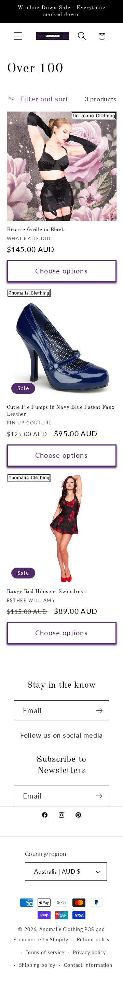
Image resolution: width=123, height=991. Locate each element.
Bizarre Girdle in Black (36, 230)
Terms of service (45, 952)
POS (89, 929)
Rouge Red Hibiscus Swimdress (46, 591)
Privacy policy (89, 952)
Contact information (88, 965)
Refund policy (93, 939)
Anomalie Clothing (61, 929)
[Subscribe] (99, 710)
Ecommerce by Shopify (40, 939)
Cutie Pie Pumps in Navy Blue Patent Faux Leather (61, 411)
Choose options (61, 271)
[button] (17, 36)
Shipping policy (37, 965)
